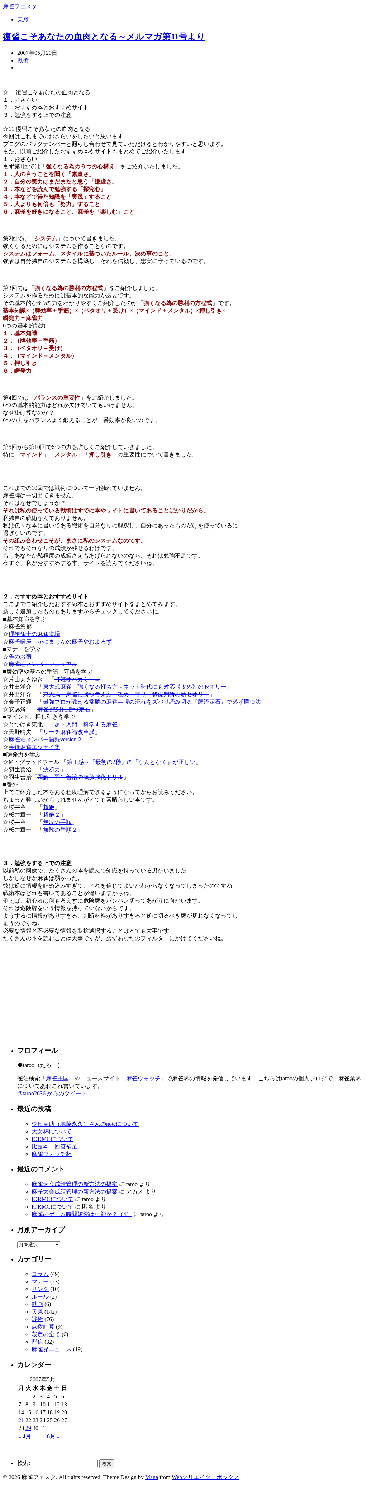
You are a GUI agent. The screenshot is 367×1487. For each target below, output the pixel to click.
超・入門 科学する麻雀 (86, 724)
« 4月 (24, 1436)
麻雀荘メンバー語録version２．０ (51, 739)
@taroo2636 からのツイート (52, 1093)
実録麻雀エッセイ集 (34, 747)
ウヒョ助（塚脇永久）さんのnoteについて (85, 1124)
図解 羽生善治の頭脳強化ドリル (80, 777)
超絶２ (51, 815)
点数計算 (43, 1327)
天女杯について (52, 1131)
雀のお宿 (20, 657)
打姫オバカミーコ (77, 679)
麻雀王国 (57, 1078)
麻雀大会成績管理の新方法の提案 (75, 1184)
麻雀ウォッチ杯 (52, 1154)
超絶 (48, 807)
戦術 (23, 60)
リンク (40, 1289)
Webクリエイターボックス (205, 1477)
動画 (37, 1304)
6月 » (53, 1436)
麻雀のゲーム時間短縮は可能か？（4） (82, 1214)
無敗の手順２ (60, 830)
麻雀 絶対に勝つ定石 (63, 709)
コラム (40, 1274)
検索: (23, 1463)
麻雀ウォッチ (143, 1078)
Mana (151, 1477)
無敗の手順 (57, 822)
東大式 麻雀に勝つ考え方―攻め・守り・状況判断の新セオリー (126, 694)
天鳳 (23, 19)
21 (21, 1420)
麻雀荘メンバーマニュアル (43, 664)
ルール (40, 1297)
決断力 (51, 769)
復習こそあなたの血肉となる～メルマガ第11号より (104, 36)
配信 (37, 1342)
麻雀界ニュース (52, 1349)
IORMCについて (52, 1139)
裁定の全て (46, 1334)
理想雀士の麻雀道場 (34, 634)
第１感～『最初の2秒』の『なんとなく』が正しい (131, 762)
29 (28, 1428)
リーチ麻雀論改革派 (69, 732)
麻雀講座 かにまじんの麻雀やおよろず (60, 642)
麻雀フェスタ (20, 6)
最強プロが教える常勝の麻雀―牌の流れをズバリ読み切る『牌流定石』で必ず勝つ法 (152, 702)
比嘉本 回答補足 (54, 1146)
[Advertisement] (62, 993)
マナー (40, 1281)
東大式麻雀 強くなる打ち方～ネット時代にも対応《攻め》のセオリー (135, 687)
